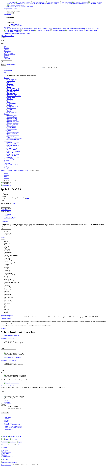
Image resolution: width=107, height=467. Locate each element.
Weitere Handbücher (12, 156)
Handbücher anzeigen (13, 142)
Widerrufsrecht (8, 423)
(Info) (27, 198)
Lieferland (10, 11)
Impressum (7, 420)
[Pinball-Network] (7, 36)
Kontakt (6, 421)
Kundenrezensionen (9, 218)
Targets (9, 111)
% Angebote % (14, 165)
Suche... (3, 64)
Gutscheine (7, 58)
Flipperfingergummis (12, 124)
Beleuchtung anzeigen (13, 132)
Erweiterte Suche (10, 64)
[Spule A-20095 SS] (6, 185)
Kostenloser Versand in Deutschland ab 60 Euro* (20, 6)
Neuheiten (7, 165)
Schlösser (9, 105)
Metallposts (10, 99)
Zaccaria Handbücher (13, 154)
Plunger (9, 102)
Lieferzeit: (3, 196)
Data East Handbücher (13, 145)
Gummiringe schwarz (13, 121)
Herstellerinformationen (10, 217)
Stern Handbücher (12, 150)
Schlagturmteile (11, 103)
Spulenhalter (7, 402)
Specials (6, 57)
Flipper (6, 215)
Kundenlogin (7, 14)
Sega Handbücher (12, 148)
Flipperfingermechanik (13, 90)
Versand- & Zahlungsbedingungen (13, 427)
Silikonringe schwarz (12, 123)
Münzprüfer (10, 100)
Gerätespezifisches (12, 94)
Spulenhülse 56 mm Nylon (8, 338)
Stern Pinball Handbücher (14, 151)
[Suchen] (1, 63)
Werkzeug (6, 55)
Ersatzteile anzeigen (12, 79)
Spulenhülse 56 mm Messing (8, 360)
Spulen (6, 400)
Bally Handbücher (12, 144)
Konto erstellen (15, 24)
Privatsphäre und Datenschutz (12, 424)
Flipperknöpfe (11, 91)
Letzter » (6, 178)
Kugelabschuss (11, 97)
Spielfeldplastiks (11, 108)
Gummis (6, 49)
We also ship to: (11, 2)
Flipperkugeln (11, 93)
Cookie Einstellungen (9, 429)
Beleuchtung (7, 51)
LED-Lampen (11, 136)
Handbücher (7, 52)
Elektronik (10, 84)
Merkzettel (7, 27)
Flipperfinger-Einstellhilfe (7, 386)
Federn (9, 87)
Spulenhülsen (7, 403)
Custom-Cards (11, 81)
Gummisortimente (12, 117)
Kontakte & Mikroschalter (14, 96)
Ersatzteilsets (10, 85)
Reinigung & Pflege (9, 54)
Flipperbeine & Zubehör (13, 88)
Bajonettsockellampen (13, 135)
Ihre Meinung (4, 328)
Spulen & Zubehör (12, 109)
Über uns (6, 418)
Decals (9, 82)
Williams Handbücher (13, 153)
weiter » (6, 176)
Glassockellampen (12, 133)
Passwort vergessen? (16, 25)
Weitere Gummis (11, 127)
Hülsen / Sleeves (11, 126)
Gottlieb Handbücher (12, 147)
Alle (5, 46)
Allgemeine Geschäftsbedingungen (13, 426)
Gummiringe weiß (12, 118)
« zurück (6, 175)
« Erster (6, 173)
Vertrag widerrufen (6, 465)
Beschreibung (7, 214)
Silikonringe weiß (12, 120)
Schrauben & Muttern (13, 106)
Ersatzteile (6, 48)
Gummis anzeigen (12, 115)
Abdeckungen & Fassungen (14, 138)
